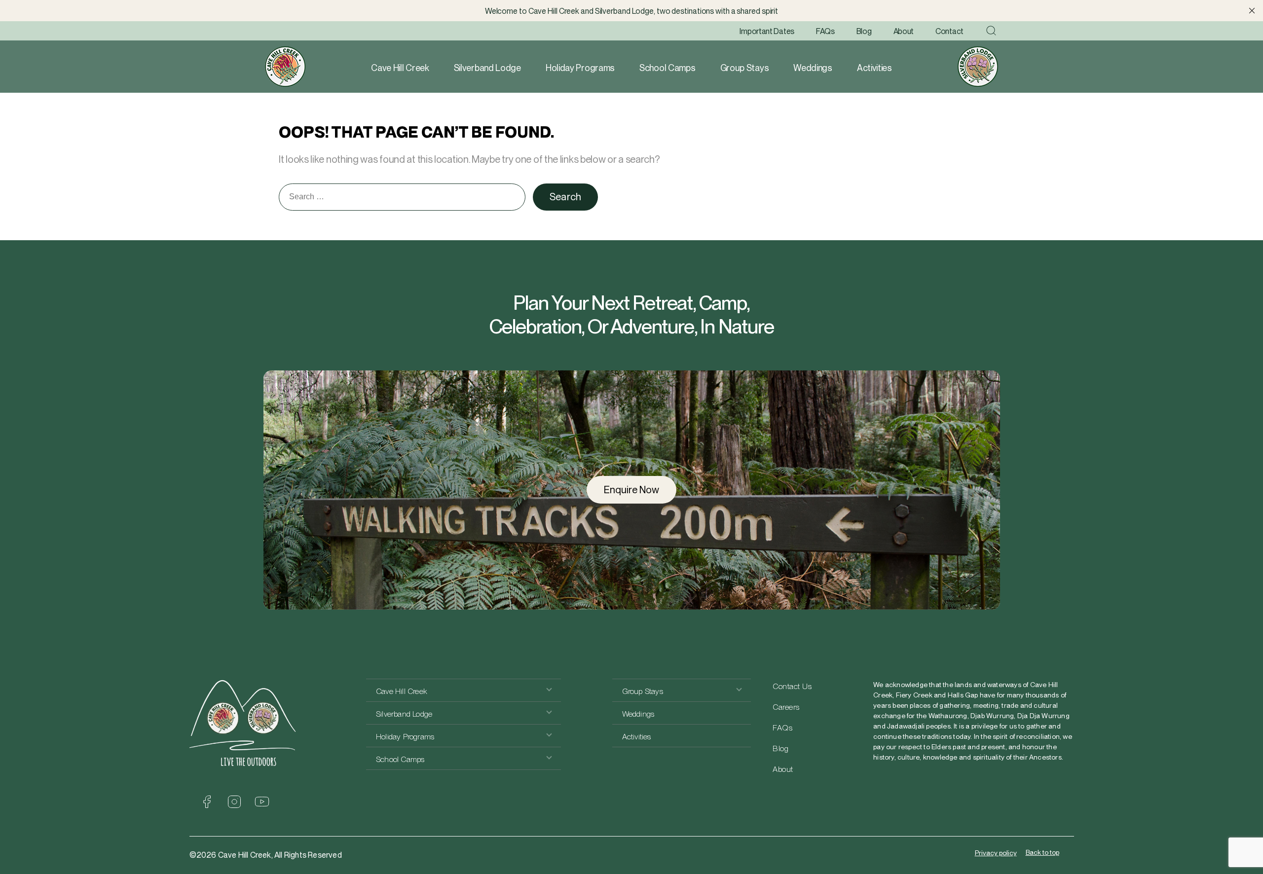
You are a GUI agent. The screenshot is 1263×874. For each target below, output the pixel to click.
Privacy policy (996, 853)
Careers (786, 707)
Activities (874, 68)
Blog (864, 31)
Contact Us (792, 686)
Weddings (812, 68)
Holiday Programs (580, 68)
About (903, 31)
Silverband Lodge (487, 68)
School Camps (667, 68)
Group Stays (744, 68)
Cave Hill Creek (400, 68)
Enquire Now (631, 490)
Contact (949, 31)
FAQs (825, 31)
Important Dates (767, 31)
